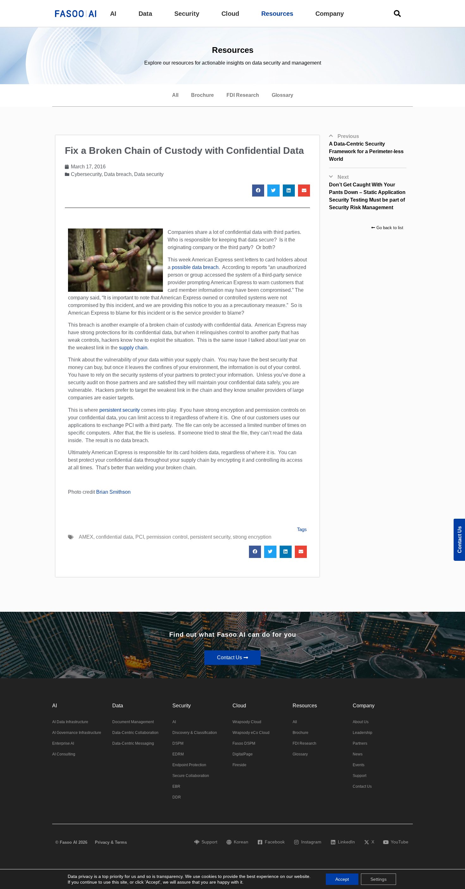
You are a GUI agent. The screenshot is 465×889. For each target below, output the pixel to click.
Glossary (282, 95)
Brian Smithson (113, 492)
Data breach (118, 174)
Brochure (202, 95)
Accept (342, 879)
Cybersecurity (86, 174)
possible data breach (195, 267)
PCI (139, 537)
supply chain (133, 347)
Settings (378, 879)
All (175, 95)
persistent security (119, 410)
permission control (167, 537)
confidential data (114, 537)
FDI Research (242, 95)
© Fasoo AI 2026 (71, 842)
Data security (149, 174)
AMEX (86, 537)
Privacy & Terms (111, 842)
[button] (113, 13)
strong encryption (252, 537)
